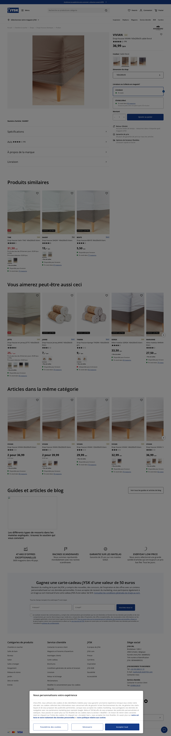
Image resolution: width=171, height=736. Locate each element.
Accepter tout (122, 727)
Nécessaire (87, 727)
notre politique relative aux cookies (91, 717)
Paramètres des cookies (50, 727)
